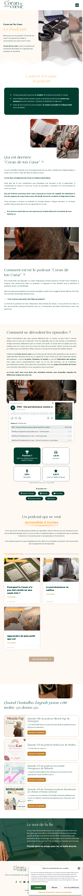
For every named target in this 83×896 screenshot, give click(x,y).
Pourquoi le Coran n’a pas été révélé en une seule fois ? (19, 590)
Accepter (38, 887)
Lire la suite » (11, 597)
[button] (79, 868)
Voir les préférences (71, 887)
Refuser (54, 887)
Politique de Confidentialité (46, 892)
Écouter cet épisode (37, 732)
